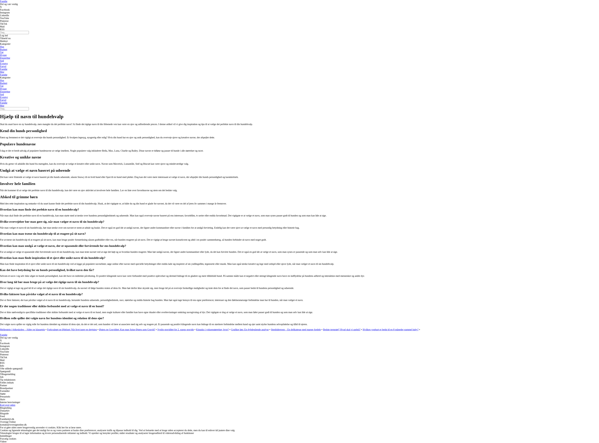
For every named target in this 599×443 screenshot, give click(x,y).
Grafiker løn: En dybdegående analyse (250, 329)
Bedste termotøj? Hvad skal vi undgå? (341, 329)
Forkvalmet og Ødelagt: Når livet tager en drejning (72, 329)
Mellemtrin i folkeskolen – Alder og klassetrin (22, 329)
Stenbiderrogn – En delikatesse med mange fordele (296, 329)
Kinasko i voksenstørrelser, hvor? (212, 329)
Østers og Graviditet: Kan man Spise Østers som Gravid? (127, 329)
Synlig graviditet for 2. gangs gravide (175, 329)
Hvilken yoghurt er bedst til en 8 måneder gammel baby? (391, 329)
